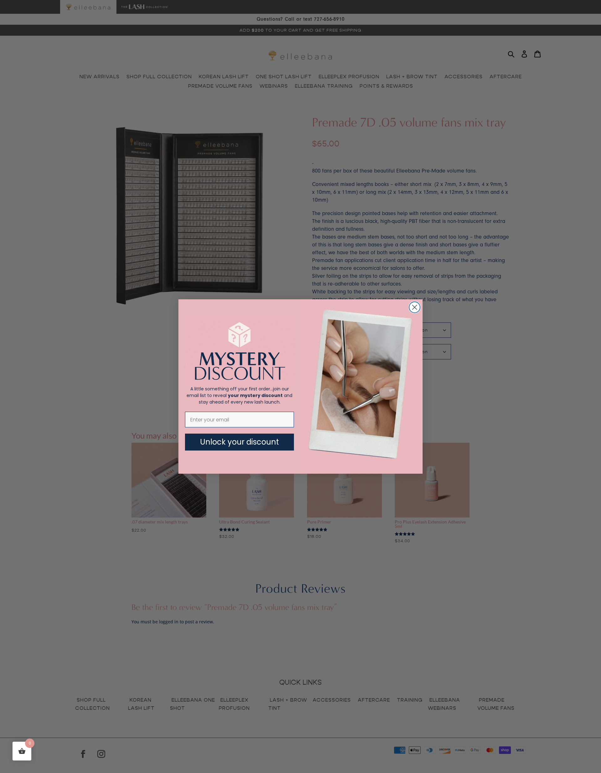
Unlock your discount (239, 442)
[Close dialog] (414, 307)
